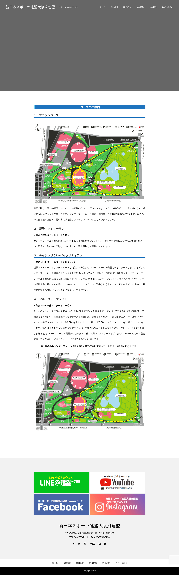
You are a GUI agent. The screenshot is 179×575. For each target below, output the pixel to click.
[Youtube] (92, 543)
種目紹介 (127, 7)
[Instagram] (85, 543)
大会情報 (140, 7)
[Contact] (99, 543)
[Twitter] (79, 543)
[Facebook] (73, 543)
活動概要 (114, 7)
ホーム (102, 7)
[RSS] (105, 543)
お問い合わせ (168, 7)
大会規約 (153, 7)
